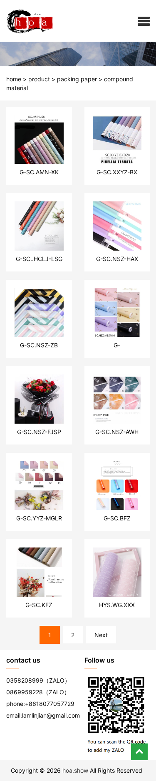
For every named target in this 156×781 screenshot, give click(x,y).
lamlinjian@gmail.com (51, 715)
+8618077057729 (49, 703)
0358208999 (24, 680)
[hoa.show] (26, 21)
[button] (144, 21)
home (13, 79)
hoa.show (75, 770)
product (39, 79)
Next (101, 634)
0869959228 (24, 692)
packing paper (77, 79)
